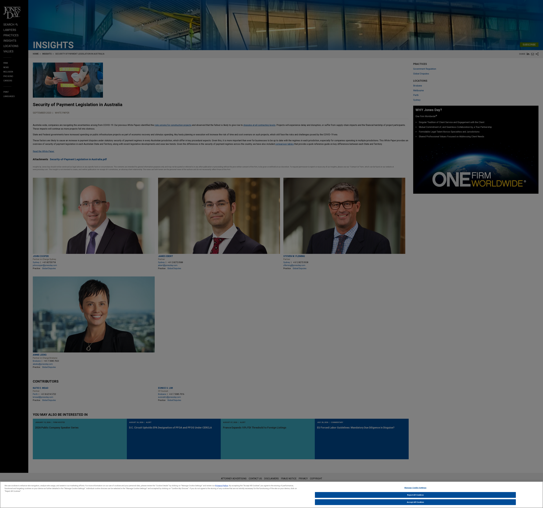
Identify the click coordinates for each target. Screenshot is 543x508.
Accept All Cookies (415, 502)
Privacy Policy (221, 486)
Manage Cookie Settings (415, 488)
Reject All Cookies (415, 495)
